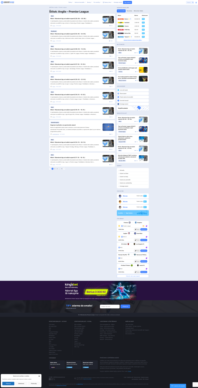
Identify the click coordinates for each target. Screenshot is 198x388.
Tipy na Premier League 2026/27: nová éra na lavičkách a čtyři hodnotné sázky (127, 59)
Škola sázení (123, 93)
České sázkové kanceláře (126, 97)
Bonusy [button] (89, 2)
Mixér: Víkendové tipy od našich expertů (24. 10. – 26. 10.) (68, 142)
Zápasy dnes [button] (107, 2)
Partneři (146, 379)
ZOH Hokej (51, 324)
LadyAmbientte (55, 134)
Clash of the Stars (53, 354)
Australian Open (53, 333)
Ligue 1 (76, 341)
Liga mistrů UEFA (78, 332)
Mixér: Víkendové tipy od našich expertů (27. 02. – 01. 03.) (68, 64)
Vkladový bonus (71, 362)
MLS (50, 343)
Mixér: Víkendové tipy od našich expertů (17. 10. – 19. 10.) (67, 157)
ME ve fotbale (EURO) (79, 326)
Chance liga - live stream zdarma (108, 332)
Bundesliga (77, 335)
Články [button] (70, 2)
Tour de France (53, 345)
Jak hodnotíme (135, 379)
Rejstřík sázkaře (123, 108)
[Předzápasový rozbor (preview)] (143, 226)
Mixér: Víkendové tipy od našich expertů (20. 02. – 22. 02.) (68, 79)
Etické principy (137, 377)
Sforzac (125, 195)
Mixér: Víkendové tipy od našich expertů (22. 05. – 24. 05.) (68, 34)
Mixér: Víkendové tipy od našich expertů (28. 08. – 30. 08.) (68, 18)
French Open (52, 337)
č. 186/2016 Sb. (79, 384)
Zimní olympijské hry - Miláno (107, 324)
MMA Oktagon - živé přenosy (107, 335)
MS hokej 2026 (52, 326)
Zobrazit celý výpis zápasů (133, 276)
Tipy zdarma (127, 2)
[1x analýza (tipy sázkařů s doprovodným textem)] (146, 226)
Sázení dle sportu (55, 122)
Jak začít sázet (124, 90)
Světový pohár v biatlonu (55, 350)
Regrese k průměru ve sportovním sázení (63, 125)
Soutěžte (120, 213)
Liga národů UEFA (78, 330)
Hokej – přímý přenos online (107, 328)
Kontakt (140, 379)
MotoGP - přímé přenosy (106, 339)
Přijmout (8, 383)
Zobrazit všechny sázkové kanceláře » (133, 40)
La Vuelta (51, 346)
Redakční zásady (144, 377)
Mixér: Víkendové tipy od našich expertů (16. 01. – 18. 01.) (67, 110)
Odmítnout (21, 383)
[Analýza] (146, 226)
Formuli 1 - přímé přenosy (106, 337)
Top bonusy (52, 358)
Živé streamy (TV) (130, 333)
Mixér (52, 16)
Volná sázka (53, 362)
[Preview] (143, 226)
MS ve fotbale (77, 324)
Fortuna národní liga (79, 345)
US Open (51, 339)
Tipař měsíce (129, 213)
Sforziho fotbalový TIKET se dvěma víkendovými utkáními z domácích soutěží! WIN (127, 157)
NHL (50, 328)
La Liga (76, 337)
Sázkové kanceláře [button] (80, 2)
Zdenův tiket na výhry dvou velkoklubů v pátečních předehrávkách (125, 138)
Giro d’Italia (52, 348)
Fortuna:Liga (77, 343)
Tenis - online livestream (106, 333)
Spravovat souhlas (87, 379)
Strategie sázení (118, 2)
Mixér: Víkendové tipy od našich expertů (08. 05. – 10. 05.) (68, 49)
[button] (39, 376)
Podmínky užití (130, 377)
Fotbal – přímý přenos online (107, 326)
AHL (50, 330)
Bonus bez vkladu (88, 362)
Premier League (78, 333)
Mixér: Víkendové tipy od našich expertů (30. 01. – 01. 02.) (68, 94)
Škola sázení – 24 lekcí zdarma (133, 326)
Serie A (76, 339)
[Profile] (196, 2)
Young (53, 25)
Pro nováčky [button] (97, 2)
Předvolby (34, 383)
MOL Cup (76, 346)
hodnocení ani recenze (61, 385)
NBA (50, 341)
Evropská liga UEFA (79, 328)
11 (61, 168)
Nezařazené (53, 31)
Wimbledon (52, 335)
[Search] (193, 2)
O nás (129, 371)
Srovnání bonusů (124, 100)
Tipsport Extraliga (53, 332)
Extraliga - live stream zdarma (107, 330)
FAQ (143, 379)
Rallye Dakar (52, 352)
